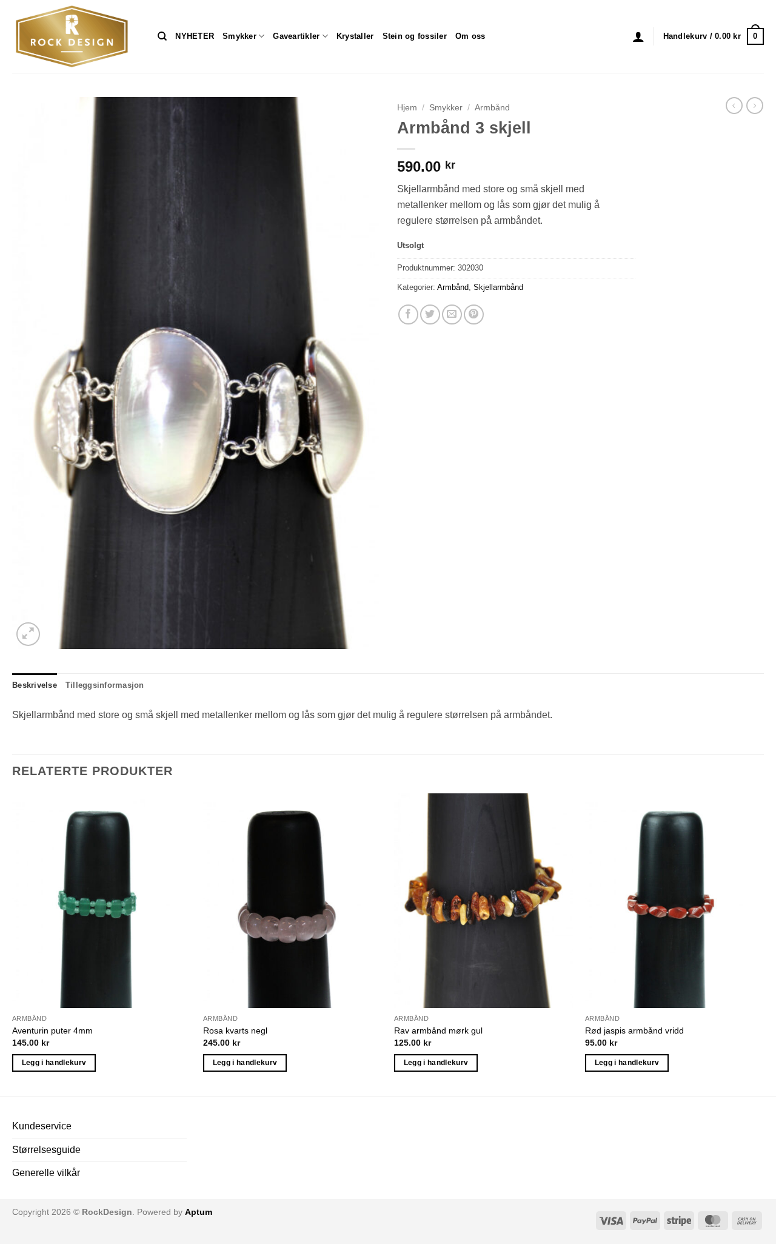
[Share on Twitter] (430, 314)
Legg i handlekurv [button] (54, 1062)
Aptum (198, 1212)
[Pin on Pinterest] (474, 314)
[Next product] (734, 105)
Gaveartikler (296, 36)
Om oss (470, 36)
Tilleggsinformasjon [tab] (104, 685)
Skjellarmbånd (498, 287)
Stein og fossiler (415, 36)
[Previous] (13, 943)
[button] (638, 36)
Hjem (407, 107)
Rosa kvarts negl (235, 1030)
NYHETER (194, 36)
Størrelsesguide (46, 1150)
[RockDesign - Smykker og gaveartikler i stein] (75, 36)
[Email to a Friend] (452, 314)
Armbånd (492, 107)
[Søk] (162, 36)
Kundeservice (42, 1126)
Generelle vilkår (46, 1173)
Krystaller (355, 36)
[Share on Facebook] (408, 314)
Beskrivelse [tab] (34, 685)
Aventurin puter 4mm (52, 1030)
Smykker (239, 36)
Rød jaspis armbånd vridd (634, 1030)
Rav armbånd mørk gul (438, 1030)
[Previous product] (754, 105)
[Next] (763, 943)
